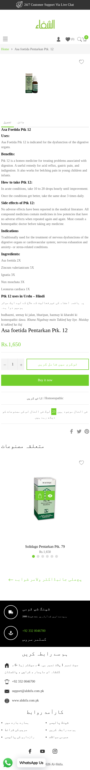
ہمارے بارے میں (17, 722)
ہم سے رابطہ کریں (62, 730)
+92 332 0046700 (33, 631)
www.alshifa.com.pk (25, 700)
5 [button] (52, 556)
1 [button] (33, 556)
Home (5, 49)
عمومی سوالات (59, 737)
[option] (45, 506)
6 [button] (56, 556)
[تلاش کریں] (79, 39)
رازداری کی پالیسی (19, 737)
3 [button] (42, 556)
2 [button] (38, 556)
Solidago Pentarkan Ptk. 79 (45, 547)
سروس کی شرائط (16, 730)
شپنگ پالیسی (59, 722)
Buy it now (45, 380)
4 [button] (47, 556)
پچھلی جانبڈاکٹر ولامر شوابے (48, 579)
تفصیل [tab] (7, 122)
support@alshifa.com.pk (28, 691)
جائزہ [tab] (20, 122)
